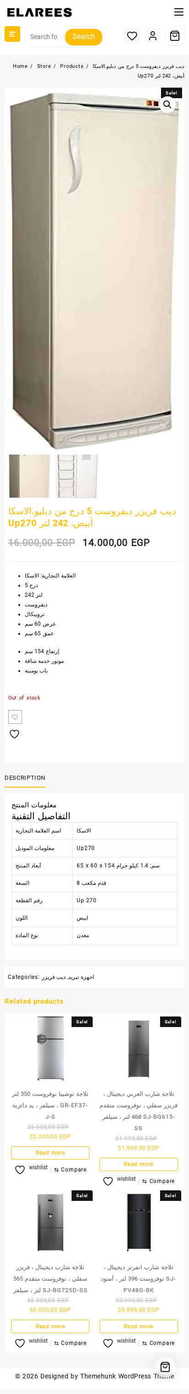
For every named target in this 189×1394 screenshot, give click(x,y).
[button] (167, 104)
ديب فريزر (54, 977)
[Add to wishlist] (15, 717)
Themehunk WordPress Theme (127, 1376)
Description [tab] (25, 777)
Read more (50, 1153)
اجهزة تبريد (81, 977)
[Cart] (174, 35)
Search (83, 36)
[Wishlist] (132, 36)
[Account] (153, 36)
